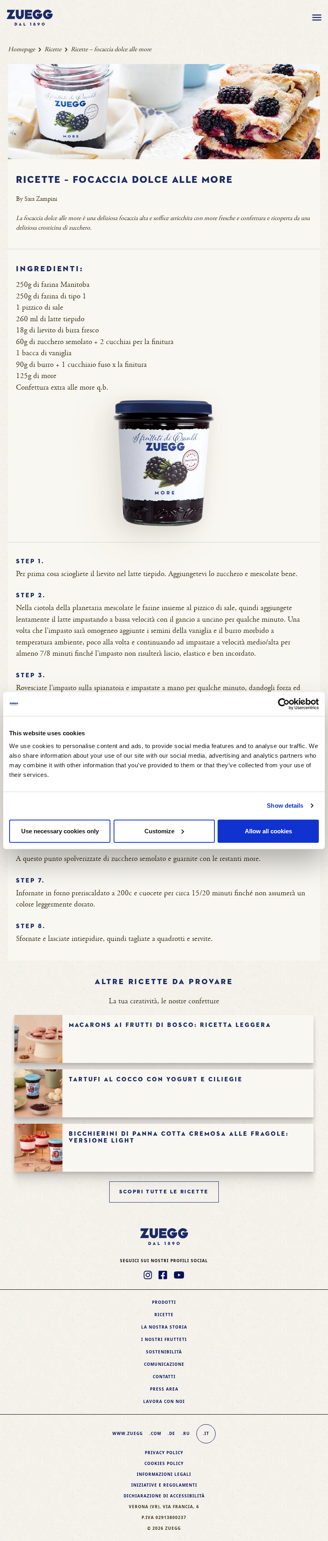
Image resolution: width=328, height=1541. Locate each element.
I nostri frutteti (164, 1339)
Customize (159, 830)
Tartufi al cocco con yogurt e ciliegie (156, 1080)
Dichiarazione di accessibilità (164, 1496)
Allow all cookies (268, 830)
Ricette (52, 49)
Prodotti (164, 1302)
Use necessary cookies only (60, 830)
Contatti (164, 1376)
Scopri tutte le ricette (164, 1192)
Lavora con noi (164, 1401)
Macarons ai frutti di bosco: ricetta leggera (170, 1025)
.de (171, 1433)
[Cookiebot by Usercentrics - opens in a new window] (284, 704)
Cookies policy (164, 1463)
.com (155, 1433)
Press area (164, 1389)
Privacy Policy (164, 1452)
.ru (186, 1433)
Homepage (21, 49)
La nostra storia (164, 1327)
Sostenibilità (164, 1352)
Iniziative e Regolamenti (164, 1485)
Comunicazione (164, 1364)
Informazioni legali (164, 1474)
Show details (285, 805)
